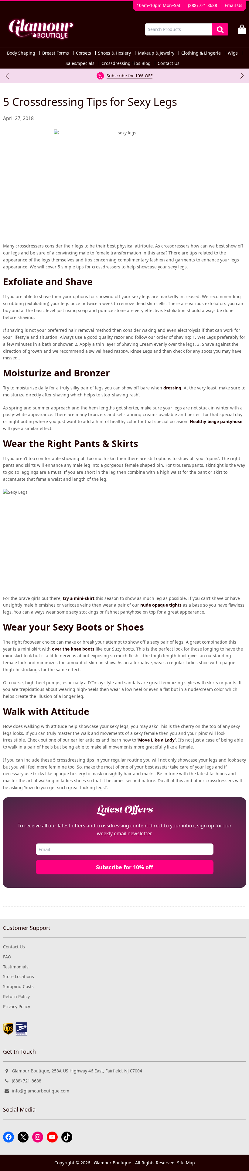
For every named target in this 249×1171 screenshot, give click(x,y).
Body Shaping (21, 53)
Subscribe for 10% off (124, 867)
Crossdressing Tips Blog (126, 63)
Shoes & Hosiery (114, 53)
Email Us (233, 5)
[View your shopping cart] (242, 29)
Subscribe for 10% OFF (129, 76)
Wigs (233, 53)
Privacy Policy (16, 1006)
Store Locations (18, 976)
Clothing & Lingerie (201, 53)
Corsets (83, 53)
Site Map (186, 1163)
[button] (7, 75)
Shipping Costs (18, 986)
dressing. (172, 388)
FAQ (7, 957)
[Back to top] (231, 1161)
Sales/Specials (80, 63)
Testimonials (16, 967)
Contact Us (168, 63)
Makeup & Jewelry (156, 53)
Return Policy (16, 996)
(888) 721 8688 (202, 5)
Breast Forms (55, 53)
